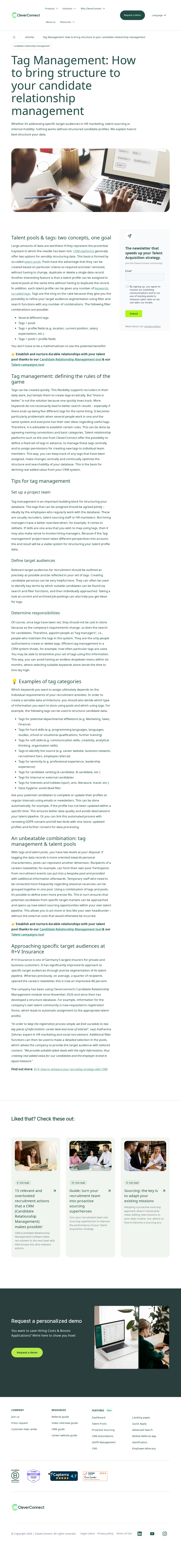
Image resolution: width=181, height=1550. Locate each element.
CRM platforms (83, 251)
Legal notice (87, 1533)
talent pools (32, 262)
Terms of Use (124, 1533)
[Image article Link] (36, 1156)
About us (50, 22)
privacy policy (152, 326)
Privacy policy (105, 1533)
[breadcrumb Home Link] (14, 37)
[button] (53, 8)
